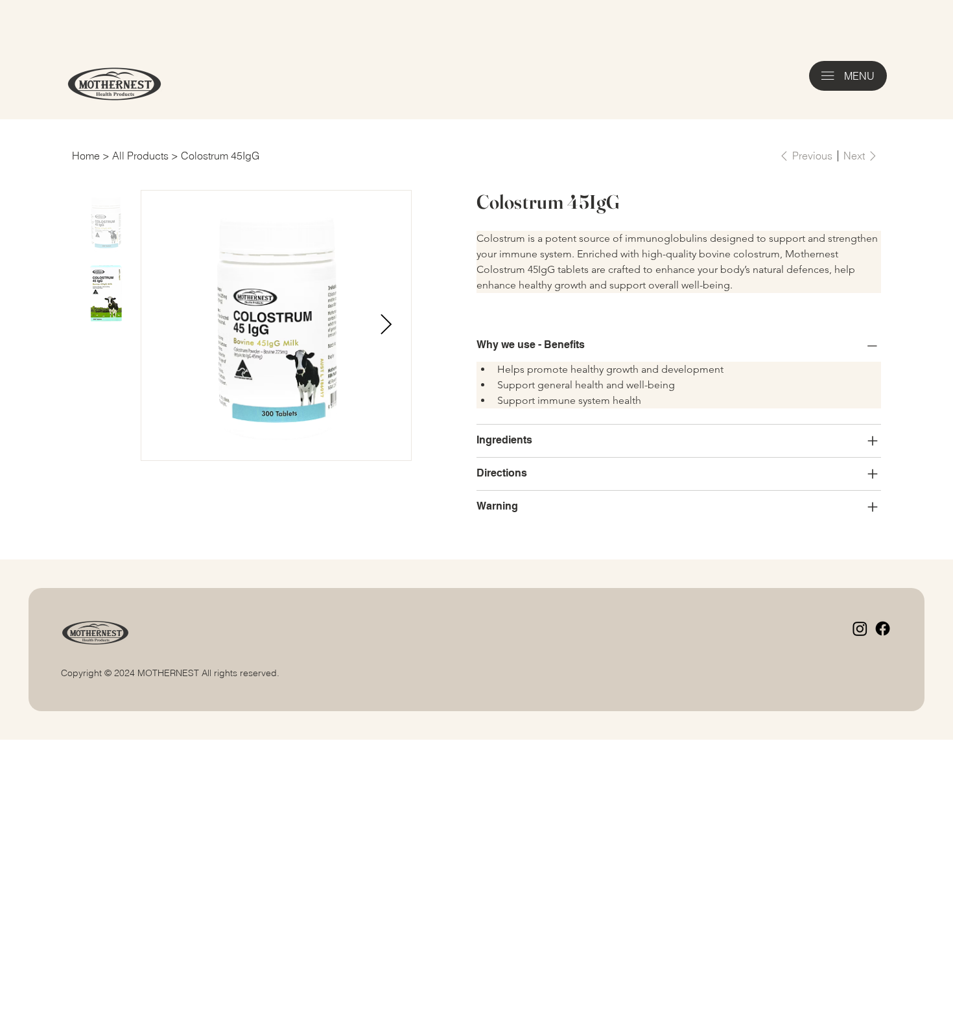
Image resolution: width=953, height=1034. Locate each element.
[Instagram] (860, 628)
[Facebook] (882, 628)
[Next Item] (385, 325)
